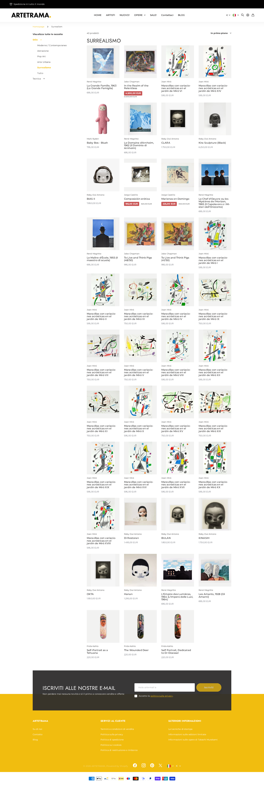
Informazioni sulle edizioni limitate (187, 734)
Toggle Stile (41, 40)
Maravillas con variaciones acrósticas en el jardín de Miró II (101, 316)
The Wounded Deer (136, 650)
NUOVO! (125, 15)
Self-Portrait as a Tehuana (97, 651)
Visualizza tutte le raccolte (48, 34)
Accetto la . (156, 696)
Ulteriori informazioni (184, 721)
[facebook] (135, 765)
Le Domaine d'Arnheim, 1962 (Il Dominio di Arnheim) (139, 145)
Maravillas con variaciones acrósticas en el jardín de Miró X (138, 428)
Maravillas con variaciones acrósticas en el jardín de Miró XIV (213, 88)
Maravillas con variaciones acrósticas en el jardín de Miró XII (213, 372)
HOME (97, 15)
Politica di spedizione (112, 739)
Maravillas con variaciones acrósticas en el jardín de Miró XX (213, 485)
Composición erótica (137, 198)
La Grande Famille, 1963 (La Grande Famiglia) (101, 87)
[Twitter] (160, 765)
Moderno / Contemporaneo (52, 45)
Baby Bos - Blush (97, 142)
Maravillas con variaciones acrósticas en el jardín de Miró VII (101, 372)
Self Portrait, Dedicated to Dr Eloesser (176, 651)
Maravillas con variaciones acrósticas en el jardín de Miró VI (176, 88)
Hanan (128, 594)
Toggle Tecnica (44, 79)
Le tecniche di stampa (180, 729)
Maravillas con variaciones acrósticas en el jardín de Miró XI (101, 428)
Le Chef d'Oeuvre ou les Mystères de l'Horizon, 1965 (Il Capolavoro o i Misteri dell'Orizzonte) (214, 202)
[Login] (247, 15)
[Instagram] (143, 765)
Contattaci (167, 15)
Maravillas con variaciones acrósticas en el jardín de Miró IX (213, 316)
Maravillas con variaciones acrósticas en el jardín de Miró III (138, 316)
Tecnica (37, 78)
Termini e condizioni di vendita (117, 729)
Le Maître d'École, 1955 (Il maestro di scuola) (102, 259)
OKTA (90, 594)
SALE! (153, 15)
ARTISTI (110, 15)
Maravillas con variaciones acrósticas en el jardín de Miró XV (176, 428)
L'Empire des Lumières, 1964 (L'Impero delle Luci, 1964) (177, 597)
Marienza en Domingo (175, 198)
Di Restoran (131, 538)
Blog (35, 739)
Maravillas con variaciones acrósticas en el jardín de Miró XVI (138, 485)
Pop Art (41, 56)
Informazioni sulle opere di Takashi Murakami (193, 739)
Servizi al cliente (113, 721)
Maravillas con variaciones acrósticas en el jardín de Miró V (138, 372)
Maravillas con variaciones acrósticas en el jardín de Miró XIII (213, 428)
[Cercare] (242, 15)
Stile (35, 39)
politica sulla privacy (161, 696)
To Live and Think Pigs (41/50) (175, 259)
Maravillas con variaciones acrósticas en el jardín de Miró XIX (101, 485)
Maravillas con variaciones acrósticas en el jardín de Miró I (213, 260)
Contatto (37, 734)
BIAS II (91, 198)
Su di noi (37, 729)
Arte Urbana (44, 62)
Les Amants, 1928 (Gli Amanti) (212, 595)
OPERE (138, 15)
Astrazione (43, 51)
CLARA (165, 142)
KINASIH (204, 538)
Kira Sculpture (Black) (212, 142)
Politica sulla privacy (112, 734)
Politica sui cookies (111, 745)
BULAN (166, 538)
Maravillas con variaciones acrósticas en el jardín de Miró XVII (176, 485)
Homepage (38, 26)
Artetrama (40, 721)
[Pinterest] (152, 765)
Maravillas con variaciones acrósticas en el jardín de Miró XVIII (101, 541)
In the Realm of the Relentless (136, 87)
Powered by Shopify (117, 766)
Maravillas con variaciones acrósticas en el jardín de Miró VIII (176, 372)
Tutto (40, 73)
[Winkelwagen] (253, 15)
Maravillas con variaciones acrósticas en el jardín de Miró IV (176, 316)
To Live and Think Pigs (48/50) (138, 259)
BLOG (181, 15)
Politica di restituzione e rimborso (119, 750)
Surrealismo (44, 67)
